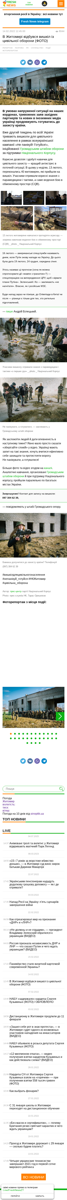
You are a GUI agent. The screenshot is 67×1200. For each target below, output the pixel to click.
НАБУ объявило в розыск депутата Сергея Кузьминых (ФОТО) (36, 1045)
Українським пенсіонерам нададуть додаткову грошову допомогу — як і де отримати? (34, 884)
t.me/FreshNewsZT (13, 1190)
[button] (11, 733)
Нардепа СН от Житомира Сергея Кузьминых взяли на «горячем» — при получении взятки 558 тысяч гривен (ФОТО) (33, 1079)
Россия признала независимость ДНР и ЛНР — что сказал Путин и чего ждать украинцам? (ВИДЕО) (34, 946)
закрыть (39, 1196)
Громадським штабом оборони (42, 149)
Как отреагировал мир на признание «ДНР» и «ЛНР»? (32, 921)
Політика (19, 48)
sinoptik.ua (37, 813)
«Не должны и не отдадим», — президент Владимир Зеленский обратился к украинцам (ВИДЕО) (35, 932)
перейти (15, 1196)
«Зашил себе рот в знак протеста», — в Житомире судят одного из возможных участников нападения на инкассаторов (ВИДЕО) (34, 1031)
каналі (48, 468)
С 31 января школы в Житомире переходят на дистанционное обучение (34, 1107)
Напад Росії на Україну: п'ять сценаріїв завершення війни (34, 903)
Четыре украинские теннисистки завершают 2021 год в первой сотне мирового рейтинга (32, 1163)
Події (48, 48)
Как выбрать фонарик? (24, 1091)
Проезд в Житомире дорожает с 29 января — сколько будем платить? (36, 1145)
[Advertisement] (33, 645)
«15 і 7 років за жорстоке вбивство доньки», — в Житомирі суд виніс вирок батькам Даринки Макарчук (34, 863)
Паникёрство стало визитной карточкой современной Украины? (34, 965)
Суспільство (37, 48)
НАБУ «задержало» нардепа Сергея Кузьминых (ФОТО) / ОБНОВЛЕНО (32, 1000)
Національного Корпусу (38, 153)
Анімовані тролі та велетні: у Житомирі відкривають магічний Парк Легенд (34, 845)
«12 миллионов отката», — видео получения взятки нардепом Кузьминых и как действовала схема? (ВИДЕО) (35, 1056)
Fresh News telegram (35, 21)
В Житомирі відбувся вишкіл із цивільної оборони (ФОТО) (35, 983)
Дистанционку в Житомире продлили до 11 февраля (36, 1018)
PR (27, 48)
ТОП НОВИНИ (14, 819)
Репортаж (8, 48)
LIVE (7, 830)
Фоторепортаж (10, 51)
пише (9, 311)
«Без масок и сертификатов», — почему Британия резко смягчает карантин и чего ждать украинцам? (35, 1125)
